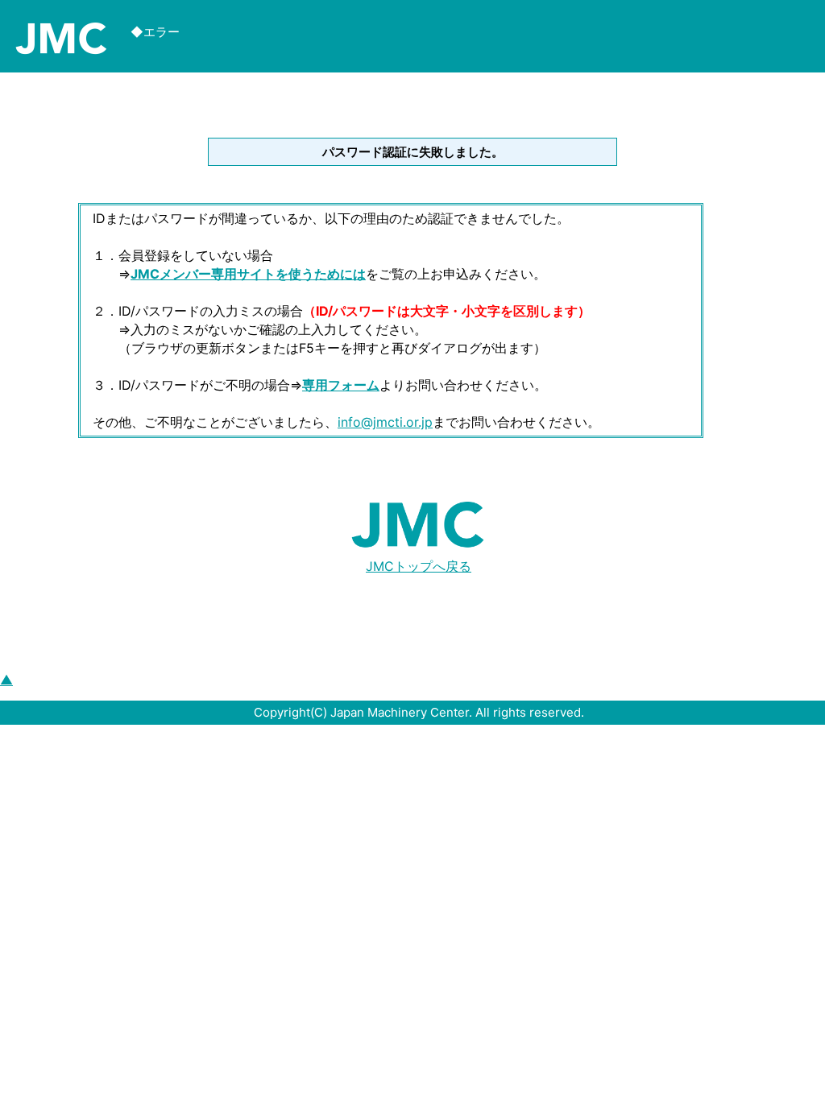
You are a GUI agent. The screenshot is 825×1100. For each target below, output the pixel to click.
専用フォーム (340, 385)
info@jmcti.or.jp (385, 422)
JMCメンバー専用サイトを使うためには (248, 274)
